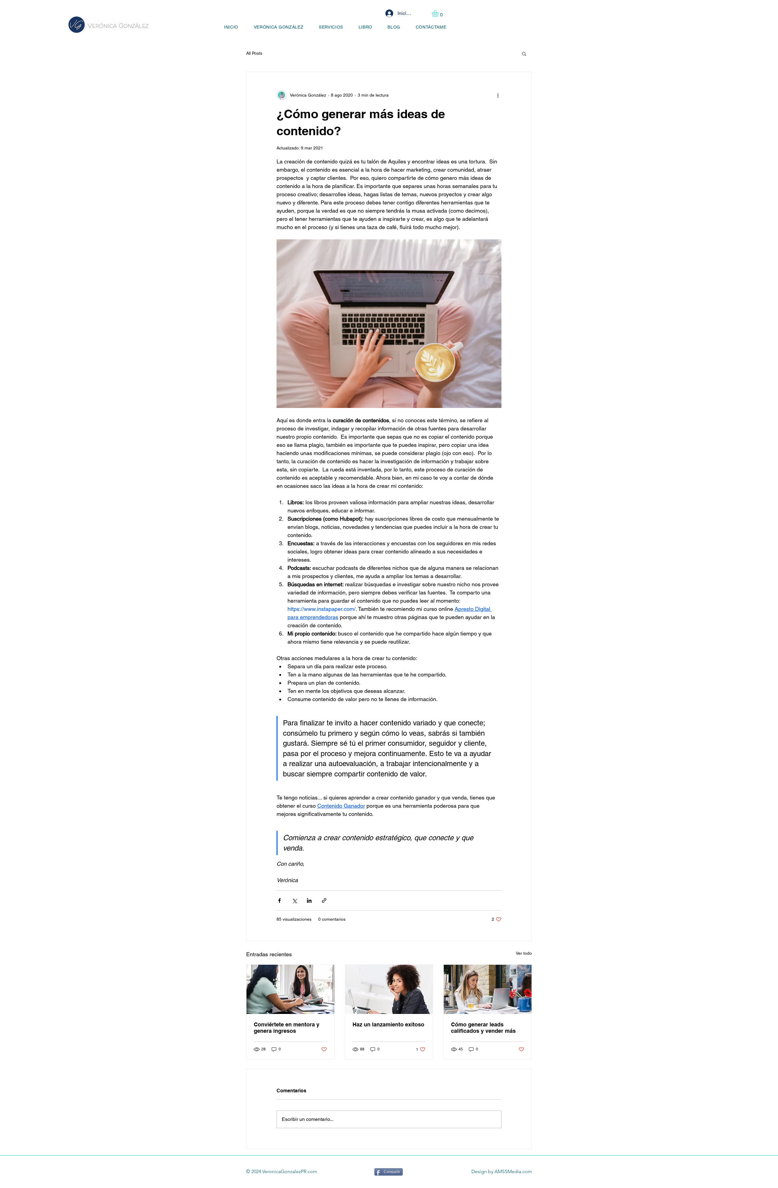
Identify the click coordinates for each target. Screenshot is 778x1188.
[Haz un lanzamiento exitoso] (389, 989)
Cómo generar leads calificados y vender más (483, 1027)
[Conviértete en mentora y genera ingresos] (290, 989)
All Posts (254, 53)
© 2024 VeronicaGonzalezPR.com (281, 1171)
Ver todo (524, 953)
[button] (439, 13)
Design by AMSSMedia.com (501, 1171)
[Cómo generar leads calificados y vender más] (488, 989)
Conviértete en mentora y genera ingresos (286, 1027)
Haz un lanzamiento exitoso (388, 1024)
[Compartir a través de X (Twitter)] (294, 900)
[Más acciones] (497, 95)
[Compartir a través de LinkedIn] (309, 900)
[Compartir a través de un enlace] (324, 900)
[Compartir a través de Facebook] (279, 900)
